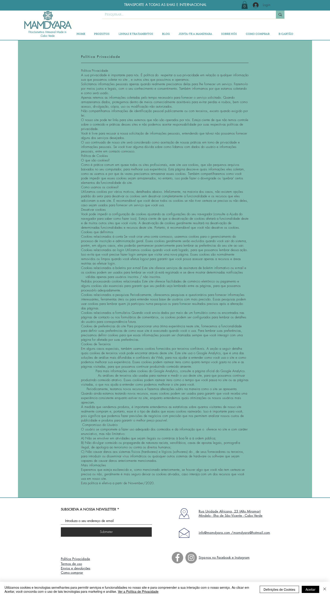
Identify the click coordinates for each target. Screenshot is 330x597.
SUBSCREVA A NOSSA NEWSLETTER (88, 509)
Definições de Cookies (279, 589)
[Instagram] (191, 557)
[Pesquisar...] (280, 15)
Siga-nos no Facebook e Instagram (224, 557)
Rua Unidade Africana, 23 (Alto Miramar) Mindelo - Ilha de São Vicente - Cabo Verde (230, 513)
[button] (244, 5)
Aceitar (310, 589)
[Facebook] (177, 557)
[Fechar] (324, 589)
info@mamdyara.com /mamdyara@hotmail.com (234, 532)
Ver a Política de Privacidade (138, 591)
